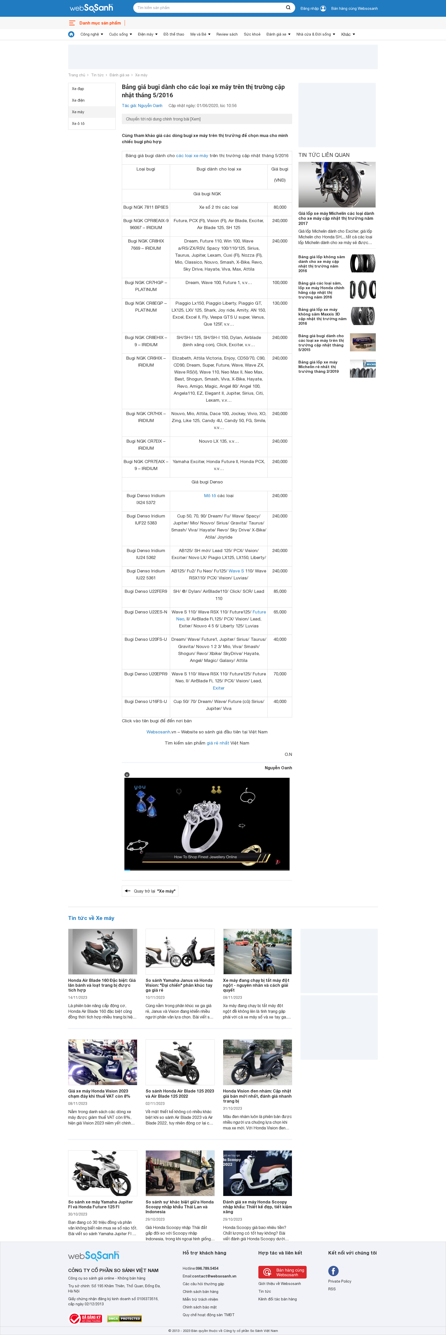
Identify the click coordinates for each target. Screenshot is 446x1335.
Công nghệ (90, 34)
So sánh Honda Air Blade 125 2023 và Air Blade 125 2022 (180, 1093)
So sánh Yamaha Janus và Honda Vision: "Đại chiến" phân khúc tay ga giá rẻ (179, 985)
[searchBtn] (288, 8)
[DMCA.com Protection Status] (124, 1318)
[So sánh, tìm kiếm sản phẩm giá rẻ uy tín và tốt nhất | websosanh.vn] (91, 9)
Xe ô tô (78, 124)
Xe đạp (78, 89)
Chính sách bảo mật (200, 1307)
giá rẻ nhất (218, 743)
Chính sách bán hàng (200, 1292)
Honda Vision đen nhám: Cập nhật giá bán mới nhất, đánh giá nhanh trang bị (257, 1095)
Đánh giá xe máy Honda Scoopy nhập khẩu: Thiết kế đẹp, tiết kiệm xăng (257, 1206)
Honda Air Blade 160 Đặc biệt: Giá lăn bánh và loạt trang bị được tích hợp (102, 985)
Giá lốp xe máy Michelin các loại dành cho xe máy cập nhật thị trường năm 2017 (336, 218)
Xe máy (141, 75)
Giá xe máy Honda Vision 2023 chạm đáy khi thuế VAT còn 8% (99, 1093)
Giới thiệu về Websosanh (279, 1284)
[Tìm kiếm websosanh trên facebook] (333, 1271)
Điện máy (145, 34)
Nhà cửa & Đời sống (314, 34)
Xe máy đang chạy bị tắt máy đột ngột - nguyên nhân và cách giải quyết (256, 985)
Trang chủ (76, 75)
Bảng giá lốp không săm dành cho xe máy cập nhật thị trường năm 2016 (321, 263)
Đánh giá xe (276, 34)
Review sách (227, 34)
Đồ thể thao (174, 34)
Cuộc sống (118, 34)
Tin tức (97, 75)
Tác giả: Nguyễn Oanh (142, 105)
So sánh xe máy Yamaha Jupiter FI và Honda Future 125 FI (100, 1204)
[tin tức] (71, 34)
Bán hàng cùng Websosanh (354, 8)
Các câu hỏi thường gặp (203, 1284)
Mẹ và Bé (198, 34)
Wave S (236, 570)
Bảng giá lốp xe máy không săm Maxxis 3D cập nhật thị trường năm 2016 (322, 316)
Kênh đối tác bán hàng (277, 1299)
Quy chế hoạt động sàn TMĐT (209, 1315)
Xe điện (78, 100)
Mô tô (210, 495)
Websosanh (158, 731)
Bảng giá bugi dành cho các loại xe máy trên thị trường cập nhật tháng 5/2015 (321, 342)
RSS (332, 1289)
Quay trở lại (155, 890)
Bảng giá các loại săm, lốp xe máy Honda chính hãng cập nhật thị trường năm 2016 (321, 290)
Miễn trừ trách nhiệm (200, 1299)
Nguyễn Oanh (278, 767)
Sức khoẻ (252, 34)
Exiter (219, 688)
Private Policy (339, 1281)
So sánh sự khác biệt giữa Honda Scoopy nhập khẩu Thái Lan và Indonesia (180, 1206)
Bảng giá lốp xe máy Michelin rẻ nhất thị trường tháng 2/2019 (318, 367)
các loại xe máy (192, 155)
